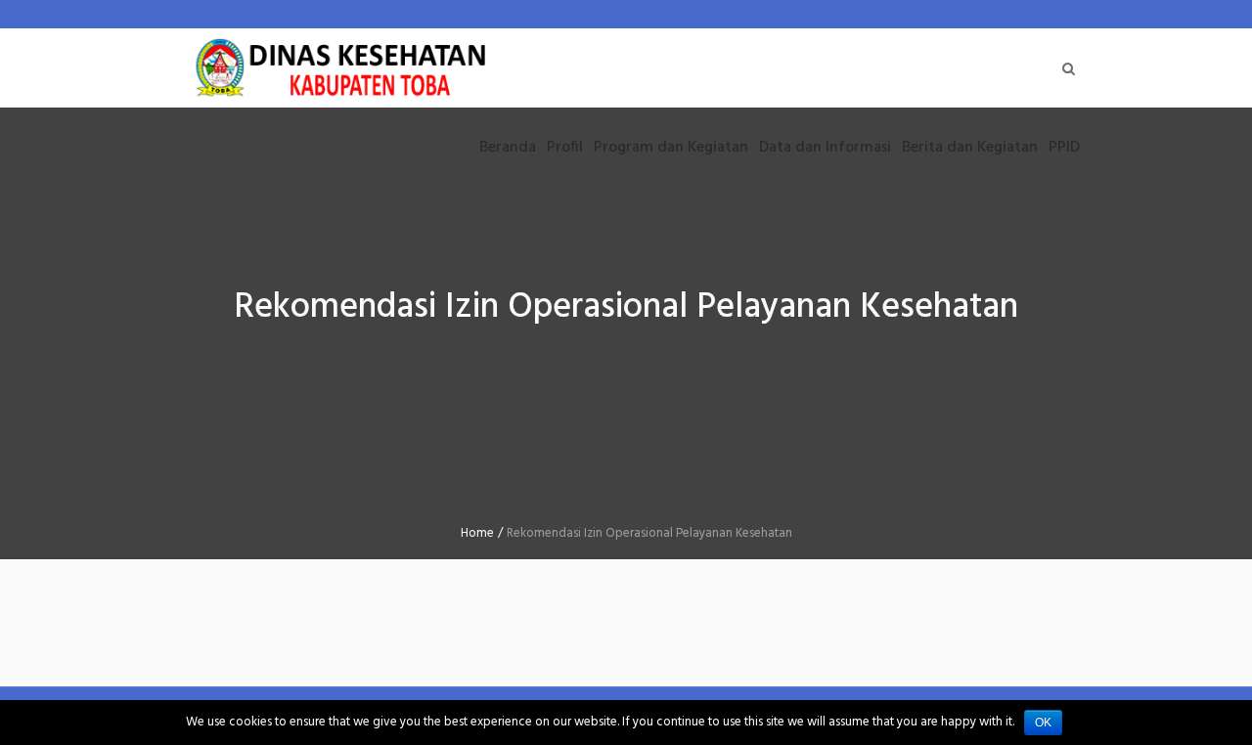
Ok (1043, 722)
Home (477, 533)
